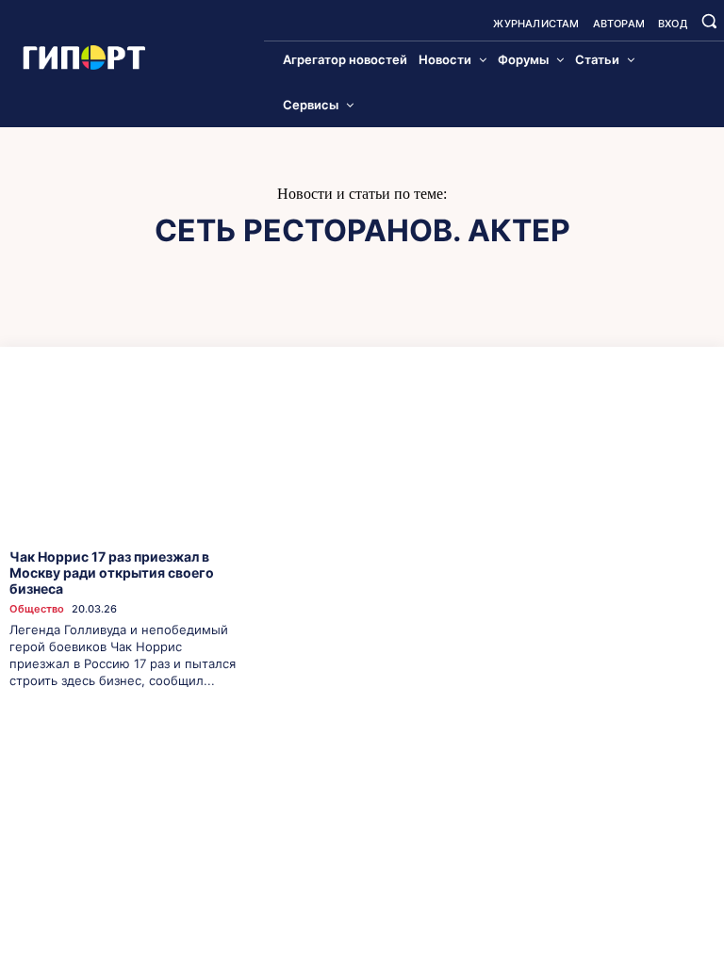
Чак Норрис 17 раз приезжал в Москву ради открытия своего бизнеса (111, 572)
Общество (36, 609)
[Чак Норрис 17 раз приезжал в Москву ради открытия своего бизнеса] (124, 455)
